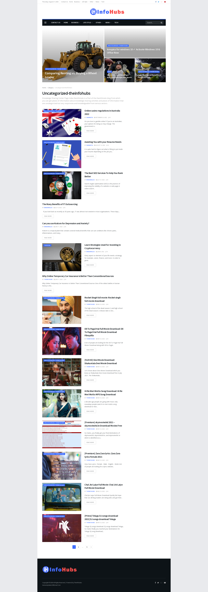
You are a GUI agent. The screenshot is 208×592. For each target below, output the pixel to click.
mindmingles (90, 180)
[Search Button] (162, 23)
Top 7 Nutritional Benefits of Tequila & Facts (149, 76)
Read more (90, 131)
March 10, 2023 (112, 81)
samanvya (89, 117)
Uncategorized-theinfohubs (56, 69)
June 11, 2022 (59, 226)
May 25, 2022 (101, 304)
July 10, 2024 (57, 81)
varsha (49, 81)
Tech (102, 2)
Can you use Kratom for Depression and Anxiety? (65, 223)
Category (50, 88)
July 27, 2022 (101, 180)
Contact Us (64, 2)
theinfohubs (48, 279)
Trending (47, 245)
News (97, 2)
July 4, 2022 (58, 207)
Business (77, 2)
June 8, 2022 (100, 251)
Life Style (84, 2)
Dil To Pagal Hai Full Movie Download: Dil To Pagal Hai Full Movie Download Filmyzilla (103, 332)
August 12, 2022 (100, 145)
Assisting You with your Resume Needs (102, 141)
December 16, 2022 (144, 81)
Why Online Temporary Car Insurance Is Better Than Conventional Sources (78, 276)
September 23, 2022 (101, 117)
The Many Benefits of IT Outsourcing (60, 204)
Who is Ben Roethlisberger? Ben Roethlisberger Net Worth (119, 76)
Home (71, 2)
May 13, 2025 (112, 57)
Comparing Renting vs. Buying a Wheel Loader (71, 75)
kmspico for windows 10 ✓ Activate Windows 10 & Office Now (133, 51)
